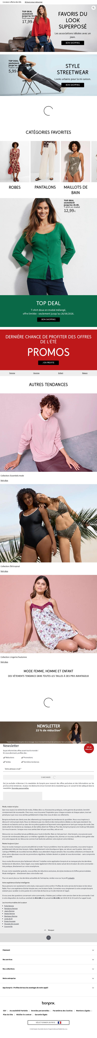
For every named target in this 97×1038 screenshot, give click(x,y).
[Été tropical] (48, 528)
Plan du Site (8, 1015)
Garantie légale (41, 1015)
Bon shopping (73, 43)
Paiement (6, 950)
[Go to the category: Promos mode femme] (48, 350)
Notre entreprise (9, 978)
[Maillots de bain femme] (75, 168)
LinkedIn (71, 878)
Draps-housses (9, 921)
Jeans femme (9, 911)
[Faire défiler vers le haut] (48, 937)
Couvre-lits (8, 926)
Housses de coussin (11, 924)
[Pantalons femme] (45, 165)
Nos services (7, 959)
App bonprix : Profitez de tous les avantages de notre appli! (25, 987)
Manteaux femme (10, 916)
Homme (36, 373)
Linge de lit (8, 919)
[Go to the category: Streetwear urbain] (48, 75)
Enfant (60, 373)
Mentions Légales (83, 1011)
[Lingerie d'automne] (48, 619)
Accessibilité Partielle (19, 1011)
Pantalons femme (11, 908)
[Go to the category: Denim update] (48, 28)
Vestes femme (9, 913)
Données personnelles (20, 788)
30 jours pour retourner (33, 2)
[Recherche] (93, 8)
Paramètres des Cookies (62, 1011)
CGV (4, 1011)
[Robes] (15, 165)
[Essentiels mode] (48, 437)
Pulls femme (9, 906)
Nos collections (9, 969)
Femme (12, 373)
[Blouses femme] (48, 246)
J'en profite (48, 363)
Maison (85, 373)
